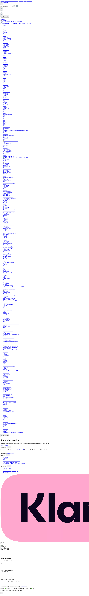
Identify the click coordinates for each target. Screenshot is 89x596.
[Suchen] (14, 6)
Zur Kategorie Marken (7, 27)
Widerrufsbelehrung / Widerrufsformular (11, 461)
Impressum (5, 457)
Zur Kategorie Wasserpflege (9, 289)
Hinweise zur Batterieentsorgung (10, 462)
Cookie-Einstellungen (7, 469)
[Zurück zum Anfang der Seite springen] (2, 593)
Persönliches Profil (9, 21)
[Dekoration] (10, 141)
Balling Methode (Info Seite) (9, 468)
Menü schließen (6, 16)
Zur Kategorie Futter (7, 143)
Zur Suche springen (16, 1)
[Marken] (15, 130)
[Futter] (15, 157)
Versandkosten (23, 586)
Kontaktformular (10, 453)
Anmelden (3, 19)
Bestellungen (19, 21)
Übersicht (3, 21)
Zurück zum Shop (4, 445)
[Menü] (2, 4)
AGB (4, 459)
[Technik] (13, 286)
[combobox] (7, 6)
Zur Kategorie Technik (8, 177)
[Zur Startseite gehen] (5, 2)
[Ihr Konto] (2, 14)
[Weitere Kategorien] (13, 432)
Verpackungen (6, 472)
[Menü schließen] (3, 29)
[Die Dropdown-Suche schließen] (17, 6)
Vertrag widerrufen (4, 583)
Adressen (15, 21)
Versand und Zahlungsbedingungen (10, 471)
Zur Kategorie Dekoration (8, 135)
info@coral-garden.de (19, 449)
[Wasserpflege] (10, 341)
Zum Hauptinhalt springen (6, 1)
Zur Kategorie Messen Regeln (9, 160)
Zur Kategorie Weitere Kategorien (10, 343)
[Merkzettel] (1, 12)
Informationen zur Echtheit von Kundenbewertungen (14, 463)
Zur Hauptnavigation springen (26, 1)
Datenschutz (5, 458)
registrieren (5, 20)
